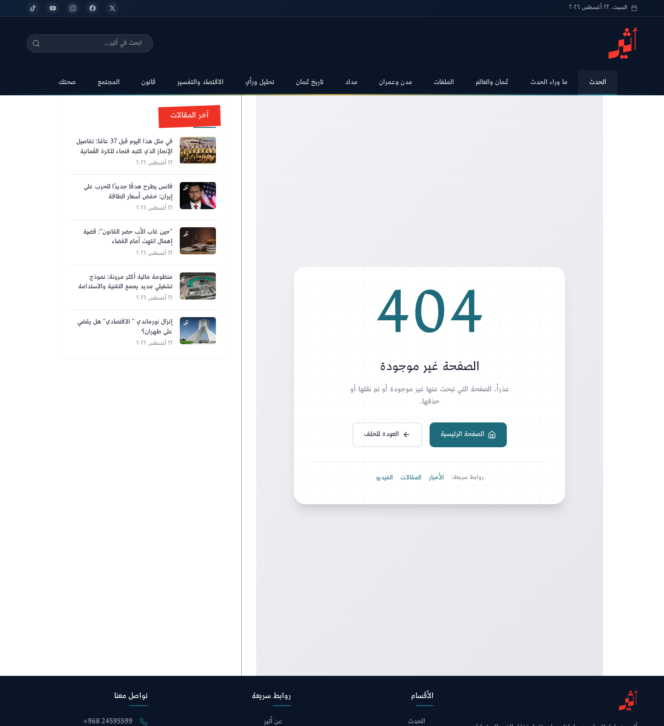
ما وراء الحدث (548, 82)
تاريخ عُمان (309, 82)
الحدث (597, 82)
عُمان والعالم (492, 82)
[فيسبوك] (92, 8)
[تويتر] (112, 8)
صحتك (67, 82)
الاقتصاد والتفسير (200, 82)
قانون (148, 82)
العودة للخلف (381, 434)
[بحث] (36, 43)
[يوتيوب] (53, 8)
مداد (351, 82)
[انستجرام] (72, 8)
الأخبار (436, 478)
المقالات (410, 478)
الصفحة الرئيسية (462, 434)
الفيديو (384, 478)
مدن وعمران (395, 82)
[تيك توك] (33, 8)
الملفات (444, 82)
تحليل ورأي (259, 82)
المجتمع (109, 82)
